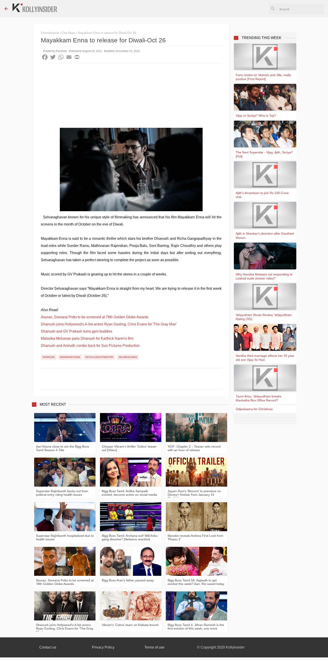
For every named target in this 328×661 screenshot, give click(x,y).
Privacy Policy (103, 647)
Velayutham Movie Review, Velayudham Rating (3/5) (264, 317)
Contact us (47, 647)
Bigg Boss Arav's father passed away (128, 580)
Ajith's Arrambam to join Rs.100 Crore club (262, 195)
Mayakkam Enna (70, 357)
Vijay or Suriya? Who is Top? (256, 115)
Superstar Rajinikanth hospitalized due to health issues (65, 537)
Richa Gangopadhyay (99, 357)
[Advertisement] (131, 96)
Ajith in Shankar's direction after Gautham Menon (265, 235)
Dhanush (49, 357)
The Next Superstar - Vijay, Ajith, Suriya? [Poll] (264, 154)
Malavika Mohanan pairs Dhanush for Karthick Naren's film (87, 338)
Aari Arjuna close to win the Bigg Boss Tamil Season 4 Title (62, 448)
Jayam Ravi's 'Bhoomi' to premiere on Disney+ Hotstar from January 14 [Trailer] (194, 494)
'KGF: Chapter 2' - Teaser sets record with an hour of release (194, 448)
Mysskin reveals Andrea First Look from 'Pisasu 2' (195, 537)
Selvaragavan (127, 357)
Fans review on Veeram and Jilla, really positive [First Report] (263, 77)
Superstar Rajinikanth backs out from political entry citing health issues (62, 492)
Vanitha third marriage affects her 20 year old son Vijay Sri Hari (265, 357)
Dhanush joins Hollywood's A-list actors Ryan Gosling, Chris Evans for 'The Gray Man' (109, 324)
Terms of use (154, 647)
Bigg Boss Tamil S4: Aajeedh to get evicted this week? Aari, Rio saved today (196, 582)
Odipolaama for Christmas (254, 409)
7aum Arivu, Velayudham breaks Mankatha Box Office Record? (258, 398)
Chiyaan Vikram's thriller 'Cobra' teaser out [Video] (129, 448)
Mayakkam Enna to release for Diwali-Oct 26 (107, 33)
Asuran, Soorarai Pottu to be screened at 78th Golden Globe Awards (94, 317)
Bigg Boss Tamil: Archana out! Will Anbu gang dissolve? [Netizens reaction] (130, 537)
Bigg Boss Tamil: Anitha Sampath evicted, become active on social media (129, 492)
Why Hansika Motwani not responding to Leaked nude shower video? (264, 276)
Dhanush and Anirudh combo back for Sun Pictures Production (90, 345)
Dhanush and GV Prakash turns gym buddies (76, 331)
